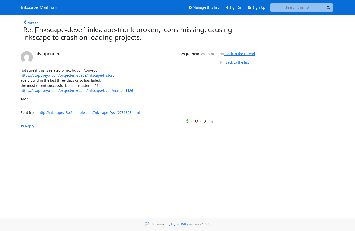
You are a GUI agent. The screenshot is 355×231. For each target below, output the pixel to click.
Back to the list (236, 62)
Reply (29, 126)
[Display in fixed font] (205, 121)
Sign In (234, 7)
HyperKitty (179, 224)
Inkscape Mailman (39, 7)
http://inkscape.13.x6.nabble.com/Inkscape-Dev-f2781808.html (89, 112)
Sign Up (258, 7)
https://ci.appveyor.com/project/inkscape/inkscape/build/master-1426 (77, 90)
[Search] (328, 7)
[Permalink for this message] (212, 121)
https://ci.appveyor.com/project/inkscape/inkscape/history (67, 75)
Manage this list (205, 7)
